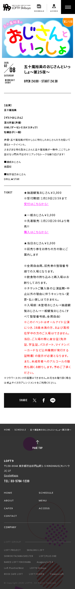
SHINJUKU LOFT (35, 550)
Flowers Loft (57, 574)
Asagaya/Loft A (45, 562)
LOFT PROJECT (12, 550)
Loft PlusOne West (14, 568)
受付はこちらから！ (36, 204)
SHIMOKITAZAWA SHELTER (18, 556)
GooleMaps (11, 475)
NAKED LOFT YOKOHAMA (17, 562)
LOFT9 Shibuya (38, 568)
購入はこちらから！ (36, 232)
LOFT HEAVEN (36, 574)
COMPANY (10, 527)
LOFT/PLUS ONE (48, 556)
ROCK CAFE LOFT (13, 574)
